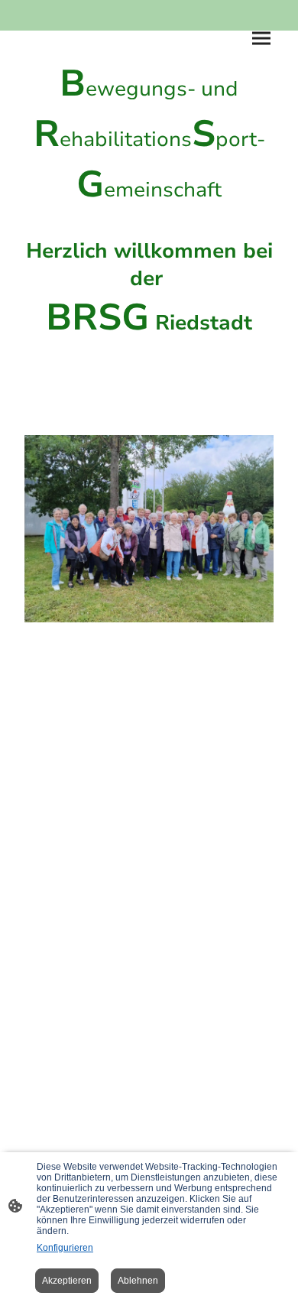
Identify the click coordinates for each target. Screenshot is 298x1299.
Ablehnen (138, 1280)
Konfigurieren (65, 1247)
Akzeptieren (67, 1280)
